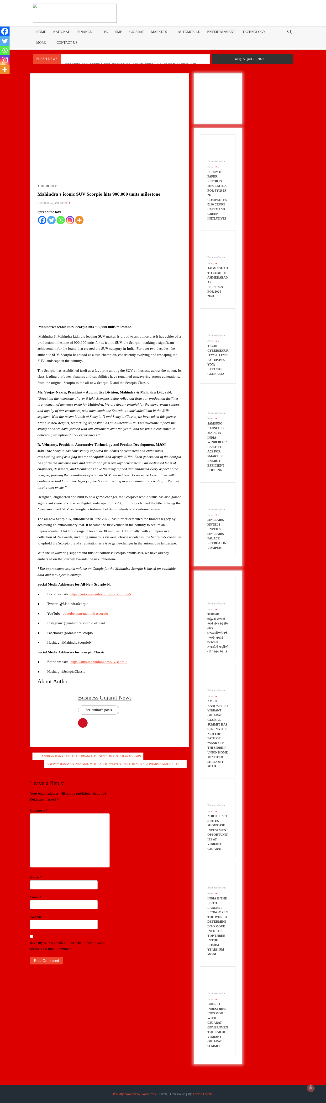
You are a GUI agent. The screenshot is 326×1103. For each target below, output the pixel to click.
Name (36, 877)
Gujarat (136, 32)
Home (41, 32)
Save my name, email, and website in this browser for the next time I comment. (67, 946)
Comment (38, 810)
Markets (159, 32)
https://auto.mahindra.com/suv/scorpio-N (100, 594)
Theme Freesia (202, 1094)
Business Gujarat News (52, 202)
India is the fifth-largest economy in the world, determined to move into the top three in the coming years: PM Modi (217, 926)
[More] (79, 220)
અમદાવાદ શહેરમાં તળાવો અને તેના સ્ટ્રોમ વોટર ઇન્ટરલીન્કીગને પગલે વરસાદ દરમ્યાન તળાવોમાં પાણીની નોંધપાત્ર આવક (217, 632)
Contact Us (67, 42)
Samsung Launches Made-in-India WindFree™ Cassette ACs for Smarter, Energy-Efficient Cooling (217, 447)
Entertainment (221, 32)
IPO (105, 32)
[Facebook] (42, 220)
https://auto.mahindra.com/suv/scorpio (98, 662)
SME (118, 32)
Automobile (189, 32)
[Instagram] (70, 220)
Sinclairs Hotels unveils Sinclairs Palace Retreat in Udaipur (216, 533)
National (61, 32)
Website (36, 917)
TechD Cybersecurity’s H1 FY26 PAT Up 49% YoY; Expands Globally (217, 360)
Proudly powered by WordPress (134, 1094)
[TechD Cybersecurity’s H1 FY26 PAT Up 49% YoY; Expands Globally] (215, 324)
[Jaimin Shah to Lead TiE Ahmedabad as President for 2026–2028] (215, 246)
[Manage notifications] (311, 1088)
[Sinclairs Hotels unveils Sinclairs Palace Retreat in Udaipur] (215, 498)
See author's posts (98, 710)
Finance (84, 32)
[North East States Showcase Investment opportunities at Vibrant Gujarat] (215, 794)
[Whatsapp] (61, 220)
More (41, 42)
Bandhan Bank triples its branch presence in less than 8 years (90, 756)
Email (36, 897)
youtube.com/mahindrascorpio (85, 613)
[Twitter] (51, 220)
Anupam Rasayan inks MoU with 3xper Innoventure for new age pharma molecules (113, 764)
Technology (253, 32)
